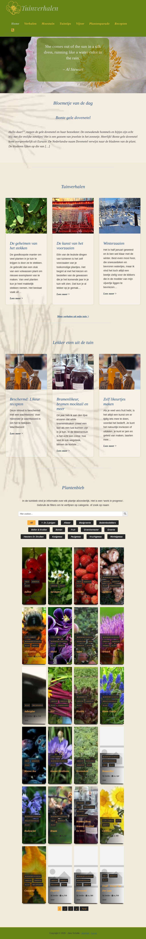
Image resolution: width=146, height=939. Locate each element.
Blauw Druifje (109, 711)
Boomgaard (81, 641)
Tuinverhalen (82, 815)
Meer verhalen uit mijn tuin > (73, 316)
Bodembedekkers (107, 522)
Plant (27, 586)
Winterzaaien (113, 243)
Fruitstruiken (89, 807)
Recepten (80, 811)
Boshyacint (30, 830)
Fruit (73, 529)
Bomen (58, 529)
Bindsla (80, 711)
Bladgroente (85, 522)
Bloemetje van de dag (111, 577)
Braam (53, 830)
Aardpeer (106, 591)
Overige (106, 646)
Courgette (29, 890)
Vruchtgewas (95, 536)
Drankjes (80, 803)
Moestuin (35, 582)
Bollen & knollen (39, 529)
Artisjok (106, 651)
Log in (94, 933)
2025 (87, 803)
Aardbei (80, 591)
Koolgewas (57, 536)
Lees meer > (16, 298)
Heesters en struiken (33, 536)
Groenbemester (91, 529)
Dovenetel (81, 890)
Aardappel (55, 591)
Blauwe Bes (30, 771)
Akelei (53, 651)
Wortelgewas (116, 536)
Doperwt (54, 890)
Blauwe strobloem (59, 771)
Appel (79, 651)
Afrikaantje (30, 651)
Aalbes (27, 591)
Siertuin (35, 646)
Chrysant (106, 830)
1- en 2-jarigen (48, 522)
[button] (12, 30)
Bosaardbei (107, 771)
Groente (111, 529)
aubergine (29, 711)
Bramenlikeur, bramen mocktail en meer (72, 404)
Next (84, 908)
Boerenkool (82, 771)
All (31, 522)
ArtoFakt (85, 933)
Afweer (67, 522)
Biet (52, 711)
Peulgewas (76, 536)
